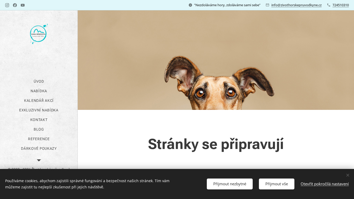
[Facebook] (15, 5)
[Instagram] (7, 5)
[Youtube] (22, 5)
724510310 (340, 5)
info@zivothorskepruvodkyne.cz (296, 5)
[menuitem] (39, 81)
